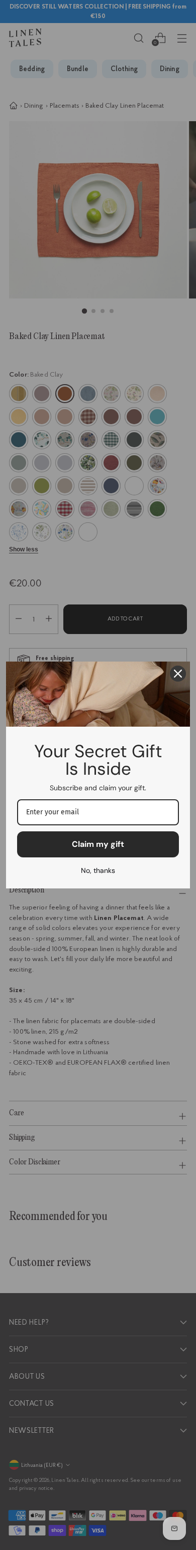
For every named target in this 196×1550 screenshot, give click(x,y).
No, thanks (98, 870)
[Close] (178, 674)
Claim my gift (98, 844)
